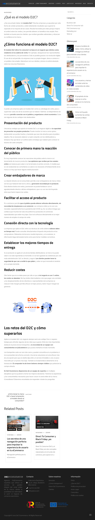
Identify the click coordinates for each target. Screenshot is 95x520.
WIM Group (78, 3)
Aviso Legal (75, 489)
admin (19, 435)
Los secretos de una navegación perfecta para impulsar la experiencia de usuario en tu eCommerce (17, 444)
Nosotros (51, 3)
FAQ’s (63, 3)
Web (19, 429)
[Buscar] (88, 12)
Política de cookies (77, 495)
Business (70, 23)
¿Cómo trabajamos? (41, 3)
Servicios (31, 3)
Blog (84, 3)
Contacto (90, 3)
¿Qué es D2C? (70, 3)
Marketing (11, 429)
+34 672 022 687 (34, 488)
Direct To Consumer (14, 426)
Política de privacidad (78, 486)
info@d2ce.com (34, 491)
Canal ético (74, 492)
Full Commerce (72, 28)
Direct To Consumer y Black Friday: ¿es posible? (46, 439)
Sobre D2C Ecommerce (57, 486)
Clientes (58, 3)
